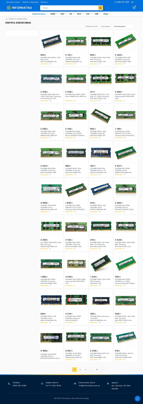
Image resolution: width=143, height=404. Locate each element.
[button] (133, 7)
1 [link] (74, 369)
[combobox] (71, 7)
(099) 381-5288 (123, 2)
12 (97, 369)
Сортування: (105, 26)
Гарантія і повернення (30, 2)
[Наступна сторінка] (102, 369)
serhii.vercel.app (82, 398)
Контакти (44, 2)
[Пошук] (100, 8)
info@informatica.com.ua (89, 386)
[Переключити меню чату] (137, 398)
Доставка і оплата (13, 2)
